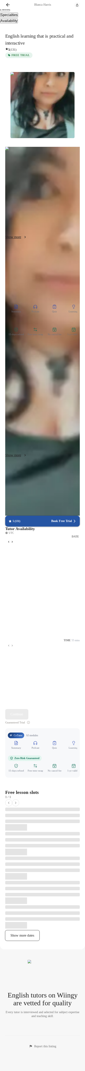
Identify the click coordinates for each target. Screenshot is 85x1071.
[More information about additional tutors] (28, 722)
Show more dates (22, 935)
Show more (13, 237)
